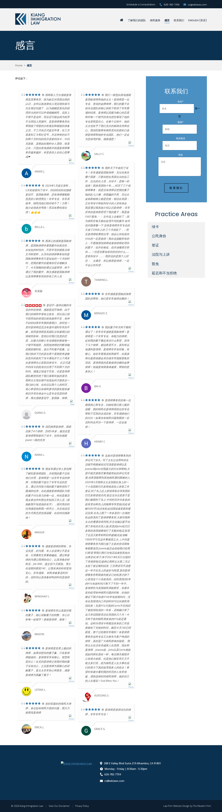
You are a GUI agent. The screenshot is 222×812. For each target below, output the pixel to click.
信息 (180, 154)
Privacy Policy (82, 805)
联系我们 (179, 20)
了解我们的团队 (137, 20)
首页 (122, 20)
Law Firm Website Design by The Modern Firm (187, 805)
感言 (167, 20)
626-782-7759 (171, 4)
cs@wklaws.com (197, 4)
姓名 (180, 101)
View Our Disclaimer (59, 805)
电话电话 (180, 138)
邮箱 (180, 122)
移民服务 (155, 20)
